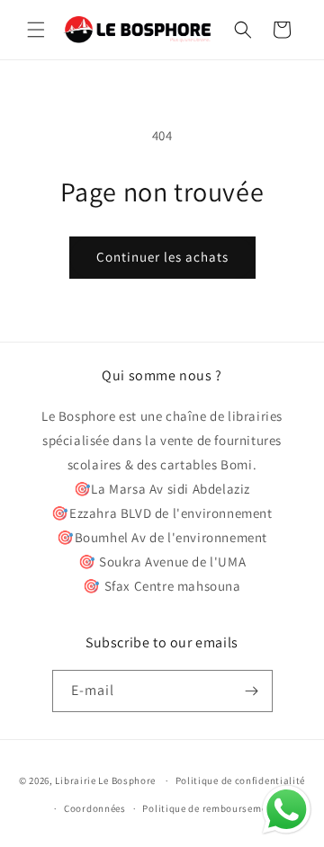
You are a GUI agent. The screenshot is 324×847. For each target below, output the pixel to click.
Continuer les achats (162, 256)
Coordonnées (95, 808)
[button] (36, 29)
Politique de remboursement (209, 808)
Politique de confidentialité (241, 780)
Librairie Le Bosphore (106, 780)
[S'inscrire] (252, 691)
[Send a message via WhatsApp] (286, 809)
